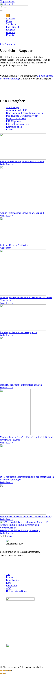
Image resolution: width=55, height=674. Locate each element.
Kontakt (10, 35)
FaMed (9, 129)
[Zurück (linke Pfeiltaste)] (1, 673)
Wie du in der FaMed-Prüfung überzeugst (20, 530)
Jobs (8, 574)
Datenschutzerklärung (16, 591)
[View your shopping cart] (1, 41)
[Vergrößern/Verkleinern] (1, 670)
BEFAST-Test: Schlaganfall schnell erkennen (22, 161)
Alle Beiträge (12, 107)
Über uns (10, 32)
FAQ (8, 582)
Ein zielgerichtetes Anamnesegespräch (18, 332)
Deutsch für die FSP (16, 118)
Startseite (10, 18)
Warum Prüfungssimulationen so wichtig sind (22, 213)
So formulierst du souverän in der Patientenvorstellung (26, 516)
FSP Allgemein (13, 121)
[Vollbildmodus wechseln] (4, 670)
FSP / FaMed (12, 27)
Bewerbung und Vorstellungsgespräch (24, 113)
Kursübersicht (13, 580)
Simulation (11, 24)
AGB (8, 588)
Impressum (11, 585)
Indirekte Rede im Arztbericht (14, 245)
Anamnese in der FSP (16, 110)
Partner (9, 577)
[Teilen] (7, 670)
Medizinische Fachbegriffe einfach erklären (21, 384)
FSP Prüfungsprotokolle (17, 124)
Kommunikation (14, 126)
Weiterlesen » (6, 164)
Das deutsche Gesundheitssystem (22, 115)
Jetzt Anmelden (7, 44)
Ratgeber (10, 29)
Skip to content (7, 1)
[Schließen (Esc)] (10, 670)
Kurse (9, 21)
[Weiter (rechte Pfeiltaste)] (4, 673)
